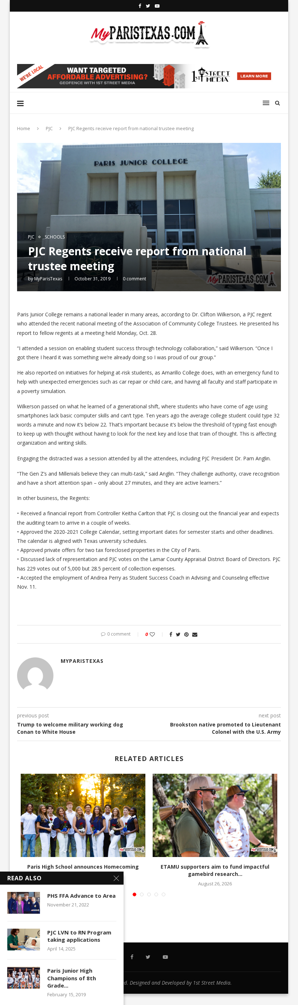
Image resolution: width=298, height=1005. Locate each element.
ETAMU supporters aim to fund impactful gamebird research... (215, 870)
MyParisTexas (48, 279)
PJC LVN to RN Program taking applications (79, 936)
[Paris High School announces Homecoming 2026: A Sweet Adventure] (83, 815)
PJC (49, 128)
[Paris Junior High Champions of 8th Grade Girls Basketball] (23, 978)
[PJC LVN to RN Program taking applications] (23, 939)
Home (23, 128)
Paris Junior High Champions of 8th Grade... (71, 978)
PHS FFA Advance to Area (81, 895)
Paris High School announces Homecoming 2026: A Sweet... (83, 870)
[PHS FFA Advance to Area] (23, 903)
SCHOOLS (55, 237)
